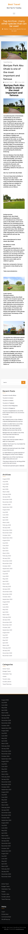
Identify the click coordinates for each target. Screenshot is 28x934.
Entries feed (4, 914)
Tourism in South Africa (9, 395)
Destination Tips (7, 674)
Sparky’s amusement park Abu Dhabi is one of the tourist (13, 449)
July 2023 (5, 573)
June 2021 (5, 637)
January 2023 (6, 589)
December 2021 (7, 622)
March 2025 (6, 522)
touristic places (7, 681)
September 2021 (7, 630)
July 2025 (5, 512)
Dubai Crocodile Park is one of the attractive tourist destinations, (12, 424)
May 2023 (5, 579)
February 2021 (7, 648)
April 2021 (5, 643)
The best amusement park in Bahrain (13, 465)
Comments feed (6, 917)
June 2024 (6, 545)
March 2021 (6, 645)
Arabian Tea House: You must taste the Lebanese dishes (14, 444)
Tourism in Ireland (8, 400)
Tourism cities (6, 679)
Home (6, 29)
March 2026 (6, 491)
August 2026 (6, 479)
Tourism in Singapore (9, 408)
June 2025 (6, 515)
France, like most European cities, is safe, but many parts (13, 440)
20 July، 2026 (20, 82)
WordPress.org (5, 919)
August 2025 (6, 509)
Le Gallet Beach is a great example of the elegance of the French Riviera (13, 453)
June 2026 (6, 484)
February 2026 (7, 494)
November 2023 (7, 563)
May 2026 (5, 486)
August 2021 (6, 632)
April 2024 (5, 550)
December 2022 (7, 591)
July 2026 (5, 481)
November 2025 (7, 502)
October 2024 (7, 535)
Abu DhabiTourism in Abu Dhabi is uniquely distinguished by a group (13, 420)
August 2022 (6, 602)
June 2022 (6, 607)
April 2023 (5, 581)
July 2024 (5, 543)
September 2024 (7, 538)
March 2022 (6, 614)
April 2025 (5, 520)
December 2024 (7, 530)
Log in (3, 911)
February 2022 (7, 617)
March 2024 (6, 553)
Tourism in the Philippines (10, 405)
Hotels (4, 676)
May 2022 (5, 609)
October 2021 (6, 627)
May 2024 (5, 548)
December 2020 (7, 653)
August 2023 (6, 571)
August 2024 (6, 540)
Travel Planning (7, 62)
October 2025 (7, 504)
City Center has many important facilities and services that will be (12, 429)
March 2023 (6, 584)
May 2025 (5, 517)
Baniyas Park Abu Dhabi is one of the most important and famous (13, 72)
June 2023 (6, 576)
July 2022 (5, 604)
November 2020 (7, 655)
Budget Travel (7, 671)
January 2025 (6, 527)
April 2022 (5, 612)
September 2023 (7, 568)
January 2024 (6, 558)
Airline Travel (6, 668)
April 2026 (5, 489)
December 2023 (7, 561)
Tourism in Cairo (7, 417)
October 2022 (7, 596)
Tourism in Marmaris (9, 437)
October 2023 (7, 566)
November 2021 (7, 625)
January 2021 (6, 650)
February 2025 (7, 525)
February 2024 (7, 555)
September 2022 (7, 599)
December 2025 (7, 499)
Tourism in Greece (8, 398)
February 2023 (7, 586)
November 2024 (7, 532)
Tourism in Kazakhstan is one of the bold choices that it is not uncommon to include (13, 412)
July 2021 (5, 635)
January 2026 (6, 497)
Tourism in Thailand (8, 403)
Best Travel (14, 4)
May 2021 (5, 640)
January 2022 (6, 619)
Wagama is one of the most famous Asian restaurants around (13, 458)
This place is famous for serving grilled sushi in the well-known (14, 462)
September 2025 (7, 507)
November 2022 (7, 594)
